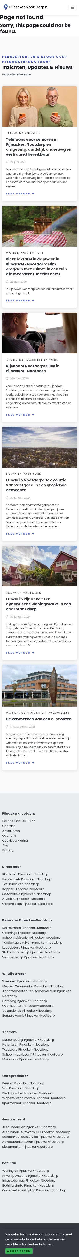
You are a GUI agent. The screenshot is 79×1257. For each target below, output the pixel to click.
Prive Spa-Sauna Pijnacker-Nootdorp (30, 1176)
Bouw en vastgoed (24, 474)
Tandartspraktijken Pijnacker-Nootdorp (32, 942)
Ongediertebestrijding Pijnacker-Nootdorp (34, 1190)
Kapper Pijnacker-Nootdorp (23, 889)
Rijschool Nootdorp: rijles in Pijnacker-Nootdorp (33, 368)
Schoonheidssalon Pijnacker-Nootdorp (31, 937)
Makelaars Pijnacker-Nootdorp (25, 1059)
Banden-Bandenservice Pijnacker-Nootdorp (35, 1137)
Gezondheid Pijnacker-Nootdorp (26, 894)
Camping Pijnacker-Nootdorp (24, 1001)
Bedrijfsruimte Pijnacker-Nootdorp (28, 1185)
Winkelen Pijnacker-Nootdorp (24, 981)
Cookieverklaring (15, 840)
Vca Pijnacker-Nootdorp (20, 1088)
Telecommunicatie (23, 133)
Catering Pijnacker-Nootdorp (24, 933)
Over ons (9, 835)
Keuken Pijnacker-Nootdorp (23, 1083)
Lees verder (18, 193)
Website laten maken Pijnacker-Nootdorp (34, 1098)
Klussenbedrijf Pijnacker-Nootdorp (28, 1040)
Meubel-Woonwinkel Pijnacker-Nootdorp (33, 986)
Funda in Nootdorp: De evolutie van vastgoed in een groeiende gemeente (36, 485)
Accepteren (19, 1251)
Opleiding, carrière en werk (32, 360)
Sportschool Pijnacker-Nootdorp (27, 1103)
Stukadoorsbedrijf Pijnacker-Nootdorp (31, 952)
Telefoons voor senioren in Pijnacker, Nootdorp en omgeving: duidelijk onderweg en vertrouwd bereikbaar (38, 147)
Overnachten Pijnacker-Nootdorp (27, 1006)
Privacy (7, 850)
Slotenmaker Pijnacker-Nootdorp (27, 1147)
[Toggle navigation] (72, 7)
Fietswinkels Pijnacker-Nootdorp (26, 879)
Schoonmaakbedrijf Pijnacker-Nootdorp (32, 1054)
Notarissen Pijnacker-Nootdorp (25, 1044)
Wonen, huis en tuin (24, 253)
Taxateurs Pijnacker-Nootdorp (25, 1049)
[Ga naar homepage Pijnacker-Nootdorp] (25, 7)
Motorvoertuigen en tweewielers (38, 713)
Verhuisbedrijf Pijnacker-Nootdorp (28, 957)
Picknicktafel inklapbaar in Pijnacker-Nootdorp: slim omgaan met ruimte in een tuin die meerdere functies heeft (36, 266)
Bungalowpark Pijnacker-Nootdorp (28, 1015)
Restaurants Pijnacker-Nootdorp (27, 928)
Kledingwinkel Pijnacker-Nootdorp (27, 1093)
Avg (5, 845)
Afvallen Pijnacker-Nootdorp (23, 899)
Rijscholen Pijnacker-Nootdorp (25, 874)
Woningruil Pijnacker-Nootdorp (25, 1171)
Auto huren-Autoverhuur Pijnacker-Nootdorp (36, 1132)
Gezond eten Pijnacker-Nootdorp (27, 904)
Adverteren (11, 831)
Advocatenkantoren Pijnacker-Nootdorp (33, 1142)
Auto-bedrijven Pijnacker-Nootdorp (29, 1127)
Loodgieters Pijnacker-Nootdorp (26, 947)
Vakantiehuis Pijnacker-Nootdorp (27, 1011)
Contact (8, 826)
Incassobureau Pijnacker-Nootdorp (28, 1180)
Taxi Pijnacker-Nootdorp (20, 884)
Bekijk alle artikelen (14, 74)
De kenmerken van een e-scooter (38, 719)
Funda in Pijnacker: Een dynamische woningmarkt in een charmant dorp (38, 604)
